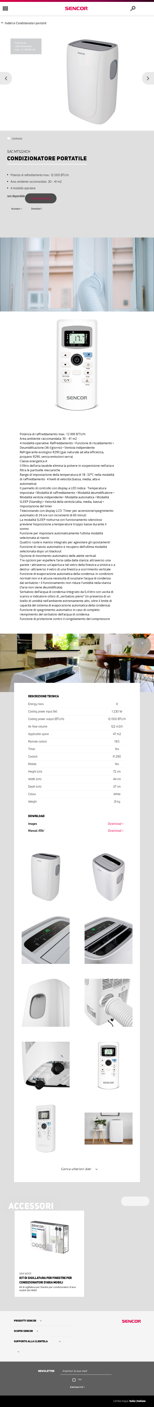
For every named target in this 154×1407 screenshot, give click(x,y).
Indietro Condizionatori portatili (25, 23)
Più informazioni (48, 1283)
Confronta (17, 138)
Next (148, 78)
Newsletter (46, 1371)
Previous (6, 78)
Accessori (15, 209)
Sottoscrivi (76, 1387)
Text (80, 1379)
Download (36, 209)
